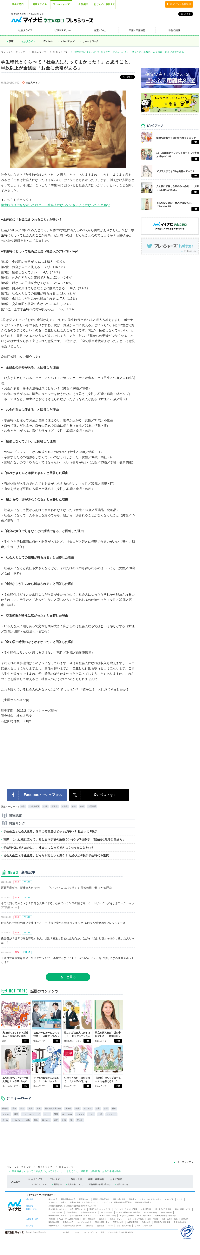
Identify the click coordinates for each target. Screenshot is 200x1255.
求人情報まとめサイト (57, 1209)
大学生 (68, 1108)
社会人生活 (34, 806)
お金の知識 (116, 1179)
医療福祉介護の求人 (143, 1202)
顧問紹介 (184, 1219)
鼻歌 (36, 1120)
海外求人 (132, 1199)
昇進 (39, 1108)
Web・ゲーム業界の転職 (69, 1219)
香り (114, 1108)
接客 (98, 1108)
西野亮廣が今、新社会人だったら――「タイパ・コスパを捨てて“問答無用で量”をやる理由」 (57, 887)
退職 (56, 1114)
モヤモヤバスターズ (31, 1114)
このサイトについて (39, 1184)
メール (5, 1120)
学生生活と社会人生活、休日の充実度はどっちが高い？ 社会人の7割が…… (53, 831)
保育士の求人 (118, 1222)
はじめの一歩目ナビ (104, 4)
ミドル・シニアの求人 (57, 1202)
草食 (14, 1108)
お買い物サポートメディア (80, 1216)
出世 (64, 1120)
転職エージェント (117, 1219)
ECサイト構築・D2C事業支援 (128, 1212)
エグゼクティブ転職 (135, 1219)
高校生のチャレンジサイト (100, 1209)
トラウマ (6, 1114)
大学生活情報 (146, 1209)
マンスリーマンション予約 (105, 1216)
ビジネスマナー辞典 (21, 1120)
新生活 (54, 806)
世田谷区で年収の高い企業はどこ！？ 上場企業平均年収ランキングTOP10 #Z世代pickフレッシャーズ (63, 922)
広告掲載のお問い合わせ (99, 1184)
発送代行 (89, 1226)
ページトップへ (185, 1162)
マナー (47, 1114)
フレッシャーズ (61, 4)
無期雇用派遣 (132, 1222)
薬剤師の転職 (54, 1222)
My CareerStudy (150, 1212)
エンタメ (80, 1114)
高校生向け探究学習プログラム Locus (81, 1206)
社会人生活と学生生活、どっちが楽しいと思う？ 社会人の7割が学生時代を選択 (56, 855)
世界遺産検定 (71, 1212)
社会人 (65, 806)
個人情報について (75, 1184)
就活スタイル (40, 4)
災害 (30, 1108)
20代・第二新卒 (89, 1219)
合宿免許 (83, 4)
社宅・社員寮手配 (124, 1226)
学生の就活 (53, 1199)
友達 (82, 806)
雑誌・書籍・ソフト (183, 1209)
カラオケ (87, 1108)
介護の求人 (146, 1222)
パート (180, 1199)
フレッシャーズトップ (13, 52)
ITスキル (47, 41)
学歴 (106, 1108)
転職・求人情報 (119, 1199)
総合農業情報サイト (89, 1212)
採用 (102, 1232)
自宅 (56, 1120)
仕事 (45, 806)
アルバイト (169, 1199)
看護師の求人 (68, 1222)
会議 (77, 1108)
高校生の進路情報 (56, 1206)
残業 (16, 1114)
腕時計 (5, 1108)
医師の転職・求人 (102, 1222)
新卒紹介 (102, 1219)
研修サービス (54, 1226)
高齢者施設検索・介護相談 (165, 1216)
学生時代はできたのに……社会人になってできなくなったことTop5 (48, 847)
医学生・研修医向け (101, 1199)
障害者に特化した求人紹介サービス (84, 1202)
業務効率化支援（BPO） (72, 1226)
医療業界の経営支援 (162, 1222)
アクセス (76, 1232)
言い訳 (80, 1120)
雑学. (23, 806)
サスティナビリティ (90, 1232)
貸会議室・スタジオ (105, 1226)
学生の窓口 (18, 4)
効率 (100, 1114)
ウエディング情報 (56, 1212)
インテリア (111, 1114)
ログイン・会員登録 (180, 4)
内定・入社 (76, 1179)
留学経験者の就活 (68, 1199)
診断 (11, 41)
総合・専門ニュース (78, 1209)
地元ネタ (46, 1120)
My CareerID (166, 1212)
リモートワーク (90, 41)
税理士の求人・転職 (169, 1219)
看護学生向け (84, 1199)
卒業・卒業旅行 (96, 1179)
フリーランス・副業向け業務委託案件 (116, 1202)
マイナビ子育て (106, 1212)
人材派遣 (52, 1219)
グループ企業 (112, 1232)
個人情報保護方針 (127, 1232)
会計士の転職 (152, 1219)
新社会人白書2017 (53, 1108)
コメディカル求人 (84, 1222)
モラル (91, 1114)
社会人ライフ (29, 41)
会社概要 (66, 1232)
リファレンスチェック (143, 1226)
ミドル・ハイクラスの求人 (150, 1199)
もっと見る (68, 977)
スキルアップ (67, 41)
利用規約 (58, 1184)
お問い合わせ (122, 1184)
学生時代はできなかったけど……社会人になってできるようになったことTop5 (55, 205)
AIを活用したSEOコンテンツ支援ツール (135, 1216)
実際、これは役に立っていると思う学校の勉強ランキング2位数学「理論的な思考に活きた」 (64, 839)
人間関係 (92, 806)
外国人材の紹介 (180, 1222)
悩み (22, 1108)
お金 (74, 806)
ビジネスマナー (56, 1179)
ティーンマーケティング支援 (125, 1209)
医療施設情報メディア (57, 1216)
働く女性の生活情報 (163, 1209)
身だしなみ (67, 1114)
